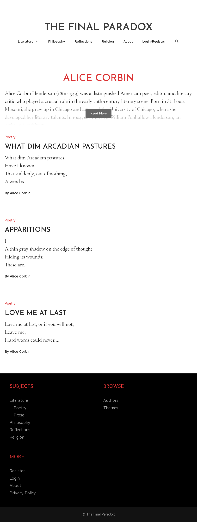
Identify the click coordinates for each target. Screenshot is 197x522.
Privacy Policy (23, 493)
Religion (108, 41)
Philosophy (56, 41)
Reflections (83, 41)
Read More (98, 113)
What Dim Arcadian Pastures (60, 147)
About (128, 41)
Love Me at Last (36, 313)
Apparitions (27, 230)
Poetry (10, 137)
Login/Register (153, 41)
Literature (25, 41)
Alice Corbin (20, 193)
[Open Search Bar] (177, 41)
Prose (19, 415)
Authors (110, 400)
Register (17, 470)
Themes (110, 407)
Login (15, 478)
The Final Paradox (98, 28)
